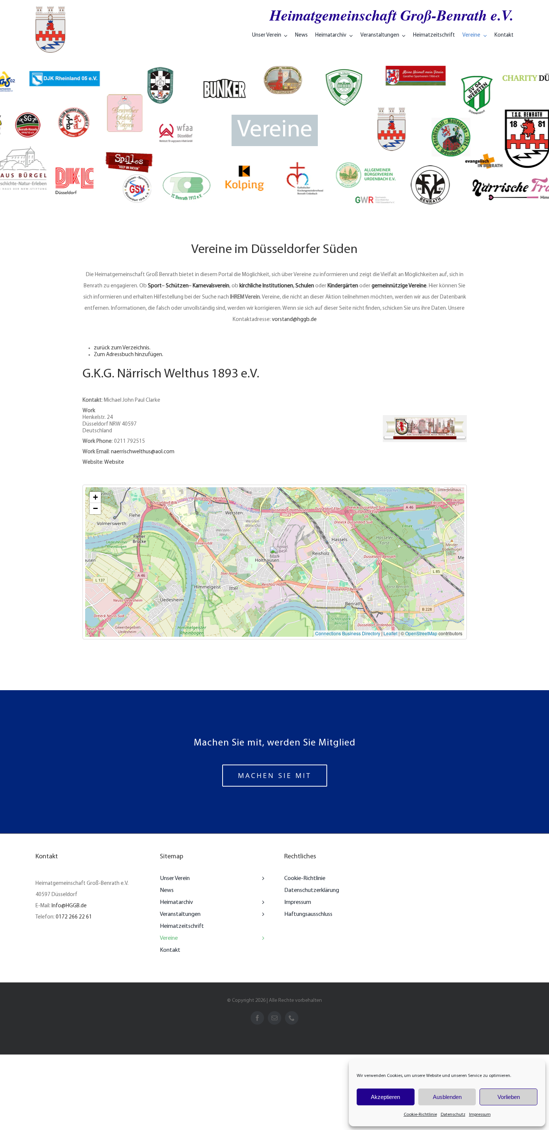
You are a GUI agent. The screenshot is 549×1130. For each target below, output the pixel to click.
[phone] (291, 1018)
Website (114, 462)
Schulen (304, 286)
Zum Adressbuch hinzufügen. (128, 355)
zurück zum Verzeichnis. (122, 348)
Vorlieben (508, 1097)
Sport (155, 286)
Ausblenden (447, 1097)
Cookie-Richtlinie (420, 1114)
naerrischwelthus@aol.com (142, 452)
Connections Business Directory (347, 633)
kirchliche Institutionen (266, 286)
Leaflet (390, 633)
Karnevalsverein (211, 286)
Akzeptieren (385, 1097)
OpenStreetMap (421, 633)
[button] (274, 554)
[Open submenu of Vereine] (261, 938)
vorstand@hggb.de (294, 319)
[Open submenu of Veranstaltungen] (261, 914)
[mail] (274, 1018)
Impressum (480, 1114)
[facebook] (257, 1018)
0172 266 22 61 (74, 917)
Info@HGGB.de (69, 906)
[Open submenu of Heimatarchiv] (261, 902)
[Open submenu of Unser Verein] (261, 878)
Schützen (177, 286)
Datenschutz (453, 1114)
